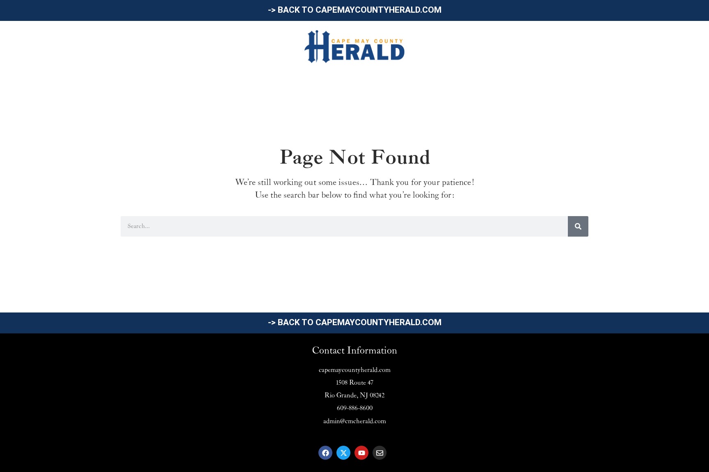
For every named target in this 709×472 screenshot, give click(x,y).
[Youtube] (361, 453)
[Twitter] (343, 453)
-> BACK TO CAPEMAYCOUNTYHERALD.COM (354, 10)
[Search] (578, 226)
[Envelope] (380, 453)
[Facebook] (325, 453)
